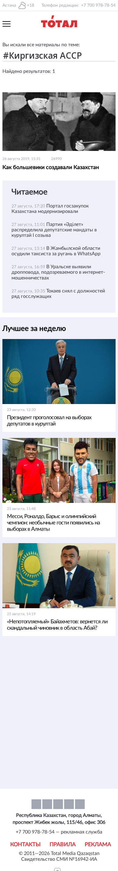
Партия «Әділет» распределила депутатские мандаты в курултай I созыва (54, 230)
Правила (63, 844)
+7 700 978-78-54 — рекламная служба (59, 832)
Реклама (98, 844)
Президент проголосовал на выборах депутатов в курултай (49, 421)
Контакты (25, 844)
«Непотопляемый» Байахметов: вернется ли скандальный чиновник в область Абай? (57, 625)
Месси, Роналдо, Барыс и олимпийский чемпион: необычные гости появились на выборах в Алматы (53, 523)
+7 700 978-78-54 (98, 5)
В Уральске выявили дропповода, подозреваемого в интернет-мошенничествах (58, 272)
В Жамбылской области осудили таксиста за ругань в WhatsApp (55, 251)
